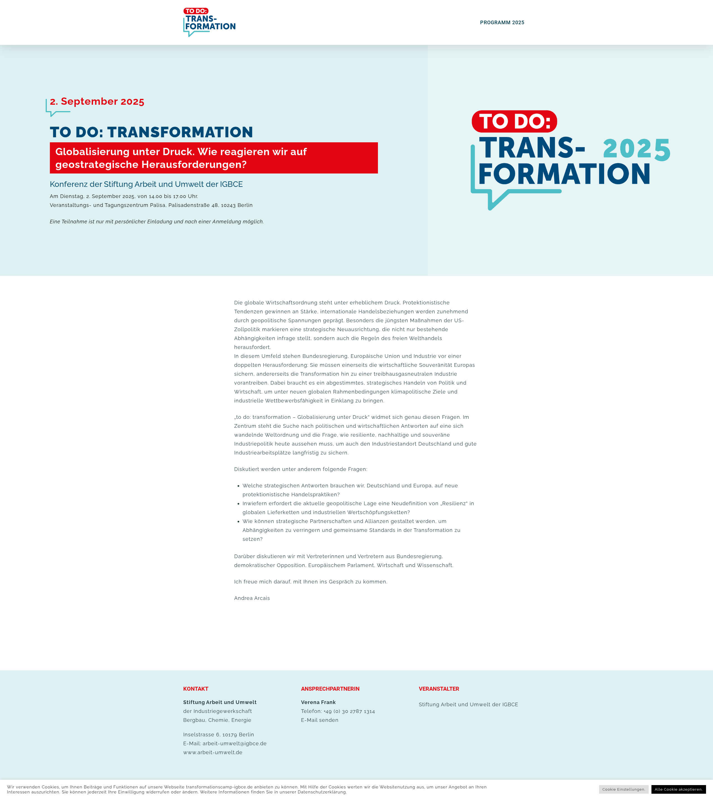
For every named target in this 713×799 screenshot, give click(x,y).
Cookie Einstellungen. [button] (623, 789)
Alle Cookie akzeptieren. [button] (679, 789)
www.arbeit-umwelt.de (213, 752)
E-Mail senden (320, 720)
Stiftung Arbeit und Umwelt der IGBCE (468, 704)
